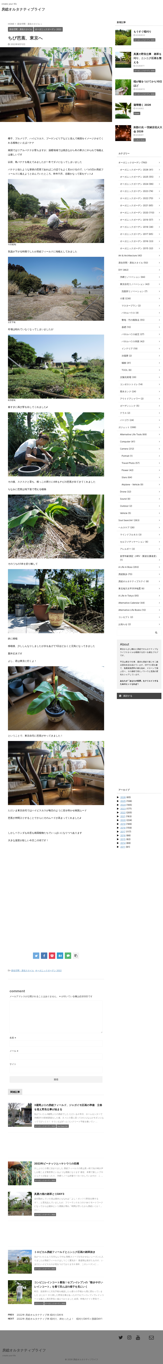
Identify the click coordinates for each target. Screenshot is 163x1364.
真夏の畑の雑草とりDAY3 (49, 1193)
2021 (122, 816)
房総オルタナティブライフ (23, 9)
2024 (123, 804)
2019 (123, 824)
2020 (123, 820)
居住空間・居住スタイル (22, 970)
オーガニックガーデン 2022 (48, 970)
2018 (123, 827)
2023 (123, 808)
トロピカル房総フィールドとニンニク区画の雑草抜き (64, 1251)
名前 (13, 1037)
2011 (122, 846)
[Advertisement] (56, 878)
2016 (123, 835)
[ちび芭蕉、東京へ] (60, 955)
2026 (123, 797)
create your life (9, 1355)
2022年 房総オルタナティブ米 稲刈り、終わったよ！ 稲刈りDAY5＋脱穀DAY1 (59, 1318)
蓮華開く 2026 (142, 104)
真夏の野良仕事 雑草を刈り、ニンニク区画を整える (148, 58)
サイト (13, 1064)
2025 (123, 801)
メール (14, 1050)
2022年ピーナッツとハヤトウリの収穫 (56, 1163)
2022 (123, 812)
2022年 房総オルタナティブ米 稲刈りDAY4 (40, 1314)
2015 (123, 839)
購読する (127, 695)
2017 (122, 831)
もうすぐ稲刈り (142, 31)
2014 (123, 843)
